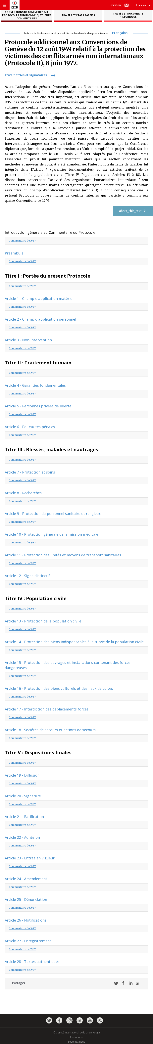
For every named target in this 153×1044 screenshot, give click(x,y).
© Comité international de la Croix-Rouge (76, 1032)
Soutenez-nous (76, 1041)
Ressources (76, 1037)
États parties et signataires (26, 75)
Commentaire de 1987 (22, 240)
